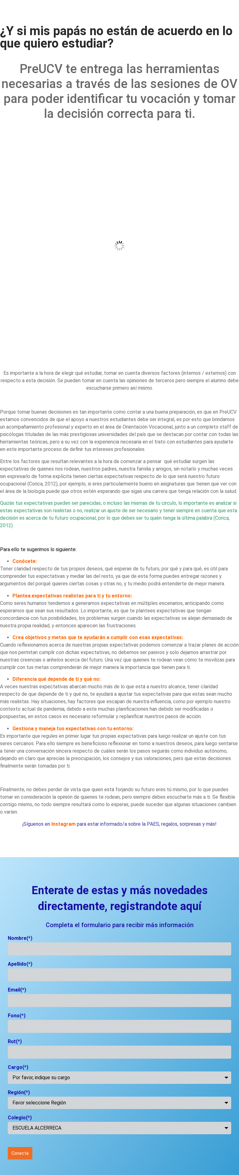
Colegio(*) (20, 1118)
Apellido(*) (20, 964)
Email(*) (17, 990)
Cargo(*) (18, 1067)
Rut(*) (15, 1041)
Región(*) (19, 1092)
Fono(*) (17, 1016)
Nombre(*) (20, 938)
